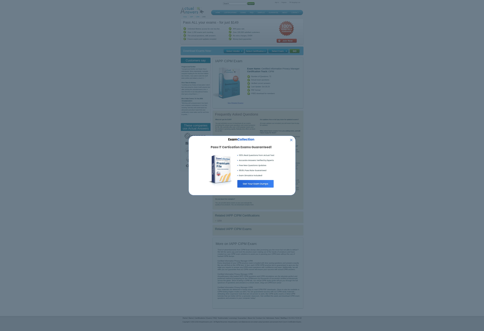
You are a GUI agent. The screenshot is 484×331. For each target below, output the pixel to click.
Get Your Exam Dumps (255, 183)
